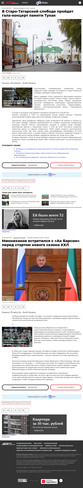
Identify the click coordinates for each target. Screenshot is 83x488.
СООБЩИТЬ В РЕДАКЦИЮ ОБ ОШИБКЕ (65, 450)
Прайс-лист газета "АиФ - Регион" (26, 448)
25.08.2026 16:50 (7, 237)
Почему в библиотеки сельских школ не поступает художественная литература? (23, 196)
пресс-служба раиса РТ (9, 302)
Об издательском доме (23, 443)
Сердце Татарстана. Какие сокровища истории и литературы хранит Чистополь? (63, 196)
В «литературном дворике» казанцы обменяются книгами (41, 157)
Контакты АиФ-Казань (66, 445)
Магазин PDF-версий (50, 443)
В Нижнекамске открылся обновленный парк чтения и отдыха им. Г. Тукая (25, 202)
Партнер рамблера (34, 480)
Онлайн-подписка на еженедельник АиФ (29, 445)
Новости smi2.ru (8, 230)
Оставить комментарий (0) (65, 165)
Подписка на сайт (51, 445)
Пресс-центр (38, 443)
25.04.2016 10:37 (6, 8)
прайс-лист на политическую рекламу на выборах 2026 (34, 450)
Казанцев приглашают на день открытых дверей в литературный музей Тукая (63, 202)
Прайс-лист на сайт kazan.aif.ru (50, 448)
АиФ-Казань (16, 73)
